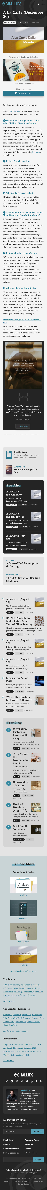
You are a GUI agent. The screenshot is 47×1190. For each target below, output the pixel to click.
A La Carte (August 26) (17, 642)
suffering (21, 995)
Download (24, 426)
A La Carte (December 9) (14, 493)
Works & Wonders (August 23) (20, 807)
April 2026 (7, 1048)
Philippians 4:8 (33, 1021)
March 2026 (18, 1048)
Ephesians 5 (21, 1021)
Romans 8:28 (38, 1018)
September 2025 (23, 1055)
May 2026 (37, 1044)
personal (39, 992)
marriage (19, 992)
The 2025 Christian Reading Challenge (23, 579)
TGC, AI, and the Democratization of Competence (21, 760)
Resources (23, 918)
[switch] (27, 1153)
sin (14, 995)
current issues (34, 988)
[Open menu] (43, 4)
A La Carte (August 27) (17, 600)
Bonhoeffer (27, 985)
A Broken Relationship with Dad (21, 288)
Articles (23, 895)
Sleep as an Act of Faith (17, 679)
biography (15, 985)
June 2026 (28, 1044)
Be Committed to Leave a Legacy (21, 253)
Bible (7, 985)
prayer (7, 995)
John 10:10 (17, 1018)
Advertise (29, 1144)
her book (36, 152)
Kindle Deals (26, 455)
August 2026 (8, 1044)
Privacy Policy (23, 1184)
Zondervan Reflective (29, 57)
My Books (7, 1144)
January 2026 (8, 1051)
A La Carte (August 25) (17, 660)
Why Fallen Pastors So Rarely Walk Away (19, 698)
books (37, 985)
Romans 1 (27, 1018)
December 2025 (22, 1051)
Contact (28, 1148)
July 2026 (19, 1044)
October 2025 (9, 1055)
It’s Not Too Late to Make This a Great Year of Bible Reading (19, 621)
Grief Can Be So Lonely (20, 828)
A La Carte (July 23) (15, 537)
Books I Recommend (12, 1148)
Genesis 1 (7, 1014)
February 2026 (30, 1048)
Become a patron (25, 93)
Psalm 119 (26, 1014)
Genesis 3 (17, 1014)
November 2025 (36, 1051)
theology (31, 995)
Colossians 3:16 (10, 1025)
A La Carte (23, 22)
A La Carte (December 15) (15, 515)
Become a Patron (32, 1140)
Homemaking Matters (20, 784)
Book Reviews (23, 942)
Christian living (11, 988)
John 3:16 (7, 1018)
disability (9, 992)
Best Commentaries (11, 1153)
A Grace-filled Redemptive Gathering (22, 565)
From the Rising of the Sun (25, 471)
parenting (29, 992)
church (23, 988)
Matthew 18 (37, 1014)
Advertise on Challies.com (23, 83)
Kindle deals (15, 111)
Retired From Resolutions (18, 161)
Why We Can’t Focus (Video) (19, 193)
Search (38, 1160)
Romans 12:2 (8, 1021)
